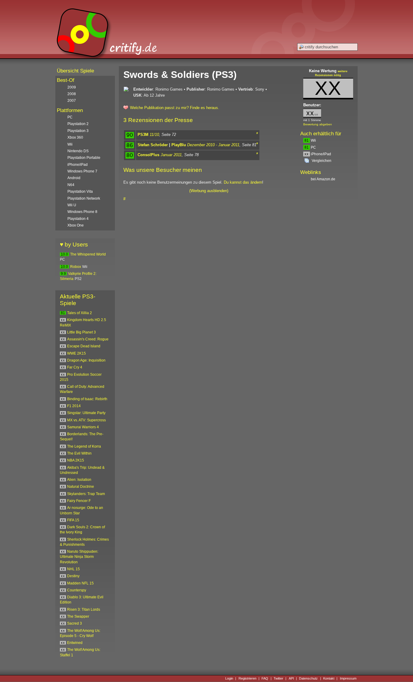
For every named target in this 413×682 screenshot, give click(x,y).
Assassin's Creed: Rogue (88, 339)
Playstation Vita (80, 191)
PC (310, 147)
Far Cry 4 (74, 367)
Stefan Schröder (153, 145)
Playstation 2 (78, 124)
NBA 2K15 (75, 460)
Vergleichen (321, 161)
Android (73, 178)
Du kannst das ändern (243, 182)
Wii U (71, 205)
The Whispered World (88, 254)
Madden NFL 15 (80, 583)
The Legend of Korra (84, 446)
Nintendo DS (78, 151)
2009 (71, 87)
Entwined (75, 643)
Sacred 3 (74, 623)
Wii (310, 140)
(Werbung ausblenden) (208, 190)
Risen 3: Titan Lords (83, 609)
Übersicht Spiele (75, 71)
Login (229, 678)
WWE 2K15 (76, 353)
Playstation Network (83, 198)
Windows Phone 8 (82, 212)
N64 (70, 185)
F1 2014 (74, 406)
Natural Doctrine (80, 486)
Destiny (73, 576)
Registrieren (247, 678)
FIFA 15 (73, 520)
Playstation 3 (78, 131)
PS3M (143, 134)
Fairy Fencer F (79, 501)
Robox (75, 267)
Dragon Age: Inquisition (86, 360)
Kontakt (328, 678)
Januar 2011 (171, 155)
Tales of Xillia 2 (79, 313)
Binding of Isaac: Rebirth (87, 399)
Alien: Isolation (79, 479)
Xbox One (75, 225)
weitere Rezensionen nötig (331, 73)
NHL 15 (73, 569)
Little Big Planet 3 (81, 332)
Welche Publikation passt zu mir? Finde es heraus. (174, 107)
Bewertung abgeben (317, 124)
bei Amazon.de (323, 179)
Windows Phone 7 (82, 171)
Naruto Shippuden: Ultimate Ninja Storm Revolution (79, 557)
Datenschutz (308, 678)
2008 (71, 94)
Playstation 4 (78, 219)
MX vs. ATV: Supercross (86, 420)
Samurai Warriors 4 (83, 427)
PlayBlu (178, 145)
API (291, 678)
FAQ (265, 678)
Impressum (348, 678)
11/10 (154, 134)
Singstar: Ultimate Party (86, 413)
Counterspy (76, 590)
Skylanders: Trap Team (86, 494)
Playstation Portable (83, 158)
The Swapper (78, 616)
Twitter (278, 678)
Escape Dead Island (83, 346)
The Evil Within (79, 453)
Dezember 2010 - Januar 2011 (213, 145)
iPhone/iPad (317, 154)
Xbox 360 (75, 137)
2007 (71, 100)
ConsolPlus (148, 155)
